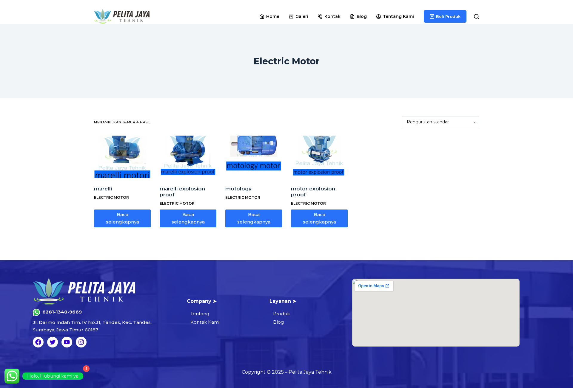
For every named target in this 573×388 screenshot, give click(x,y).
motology (238, 189)
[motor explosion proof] (319, 157)
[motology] (253, 157)
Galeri (301, 16)
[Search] (476, 16)
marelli (103, 189)
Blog (362, 16)
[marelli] (122, 157)
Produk (281, 313)
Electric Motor (111, 197)
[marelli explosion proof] (188, 157)
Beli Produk (448, 16)
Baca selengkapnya (122, 218)
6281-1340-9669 (62, 312)
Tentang (199, 313)
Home (272, 16)
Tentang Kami (398, 16)
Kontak (332, 16)
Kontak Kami (205, 322)
